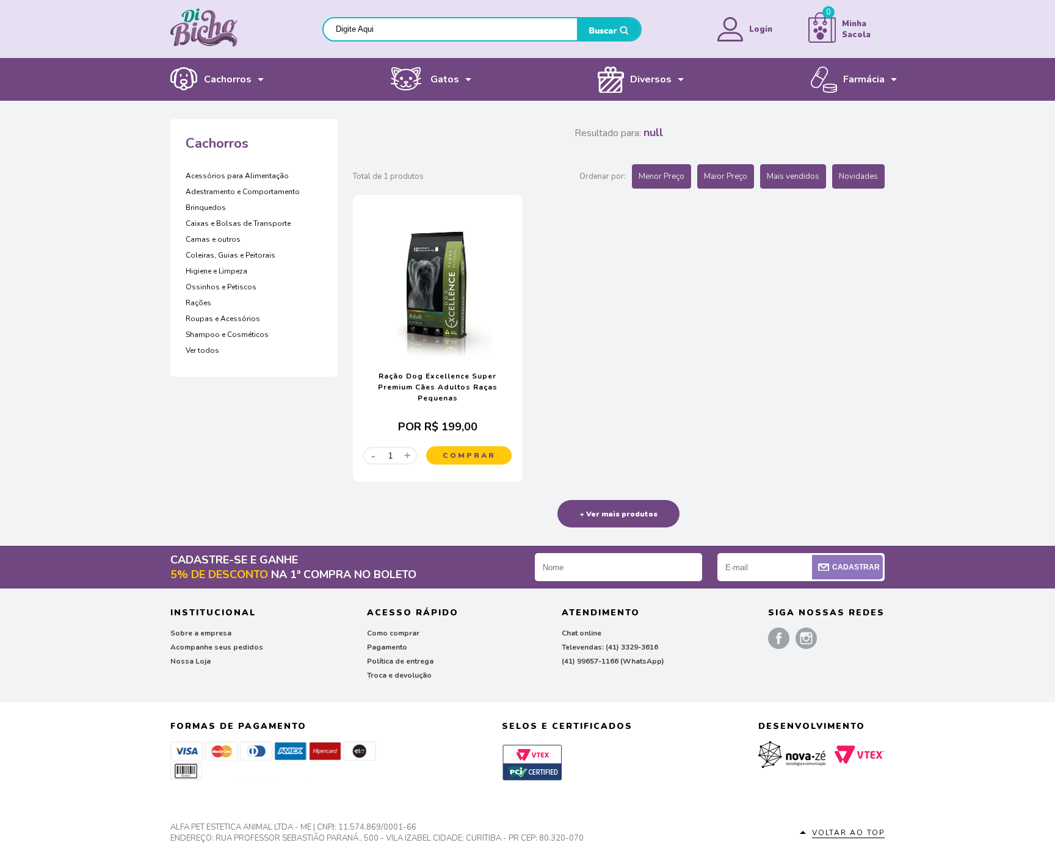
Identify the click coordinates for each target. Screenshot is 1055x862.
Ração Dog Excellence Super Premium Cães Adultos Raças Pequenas (438, 387)
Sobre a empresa (200, 633)
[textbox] (450, 29)
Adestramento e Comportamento (243, 192)
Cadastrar (856, 567)
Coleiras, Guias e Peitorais (230, 255)
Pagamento (387, 647)
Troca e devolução (399, 675)
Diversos (651, 79)
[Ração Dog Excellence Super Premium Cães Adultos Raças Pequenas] (437, 355)
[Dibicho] (203, 43)
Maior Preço (725, 176)
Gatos (444, 79)
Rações (198, 303)
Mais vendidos (793, 176)
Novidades (858, 176)
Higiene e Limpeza (216, 271)
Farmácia (864, 79)
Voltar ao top (848, 833)
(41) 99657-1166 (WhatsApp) (613, 661)
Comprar (469, 455)
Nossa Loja (190, 661)
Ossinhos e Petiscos (221, 287)
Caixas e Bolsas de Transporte (238, 223)
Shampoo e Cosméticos (227, 334)
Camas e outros (213, 239)
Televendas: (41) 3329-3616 (610, 647)
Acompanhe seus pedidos (216, 647)
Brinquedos (206, 207)
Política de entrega (400, 661)
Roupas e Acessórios (223, 319)
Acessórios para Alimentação (237, 176)
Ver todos (202, 350)
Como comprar (393, 633)
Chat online (581, 633)
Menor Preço (661, 176)
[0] (822, 40)
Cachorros (228, 79)
